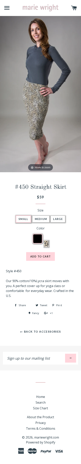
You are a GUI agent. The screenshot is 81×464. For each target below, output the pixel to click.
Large (58, 219)
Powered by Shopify (40, 442)
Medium (41, 219)
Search (41, 402)
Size (40, 210)
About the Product (40, 417)
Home (40, 397)
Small (23, 219)
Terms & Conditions (40, 428)
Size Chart (40, 408)
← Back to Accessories (40, 331)
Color (41, 228)
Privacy (40, 423)
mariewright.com (46, 437)
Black (41, 237)
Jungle (46, 243)
